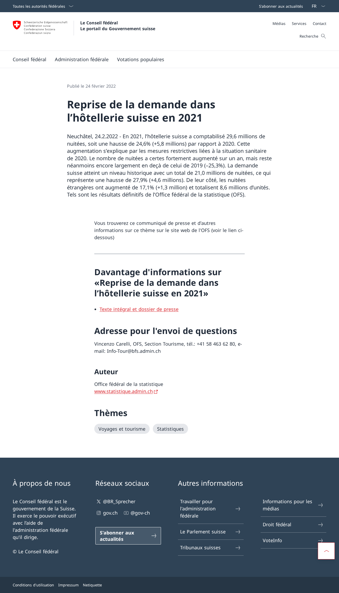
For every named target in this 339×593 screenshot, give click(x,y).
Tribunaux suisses (200, 547)
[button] (29, 59)
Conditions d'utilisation (33, 584)
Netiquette (92, 584)
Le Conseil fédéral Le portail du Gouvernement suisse (117, 26)
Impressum (68, 584)
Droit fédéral (277, 524)
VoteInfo (272, 540)
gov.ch (110, 513)
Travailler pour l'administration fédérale (198, 508)
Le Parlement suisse (203, 531)
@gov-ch (140, 513)
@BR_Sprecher (119, 501)
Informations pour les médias (287, 505)
